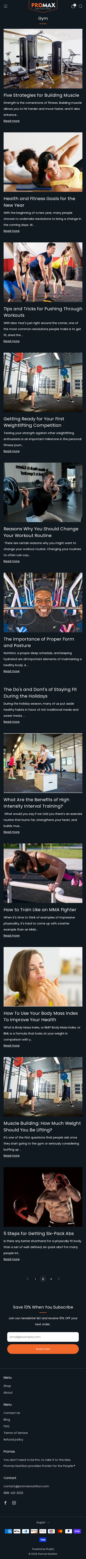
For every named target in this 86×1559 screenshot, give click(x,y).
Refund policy (13, 1439)
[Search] (80, 6)
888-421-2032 (13, 1493)
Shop (7, 1386)
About (8, 1393)
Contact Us (12, 1413)
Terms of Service (16, 1433)
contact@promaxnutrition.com (26, 1486)
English (41, 1522)
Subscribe (43, 1349)
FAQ (6, 1426)
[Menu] (6, 6)
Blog (7, 1420)
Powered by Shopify (43, 1549)
